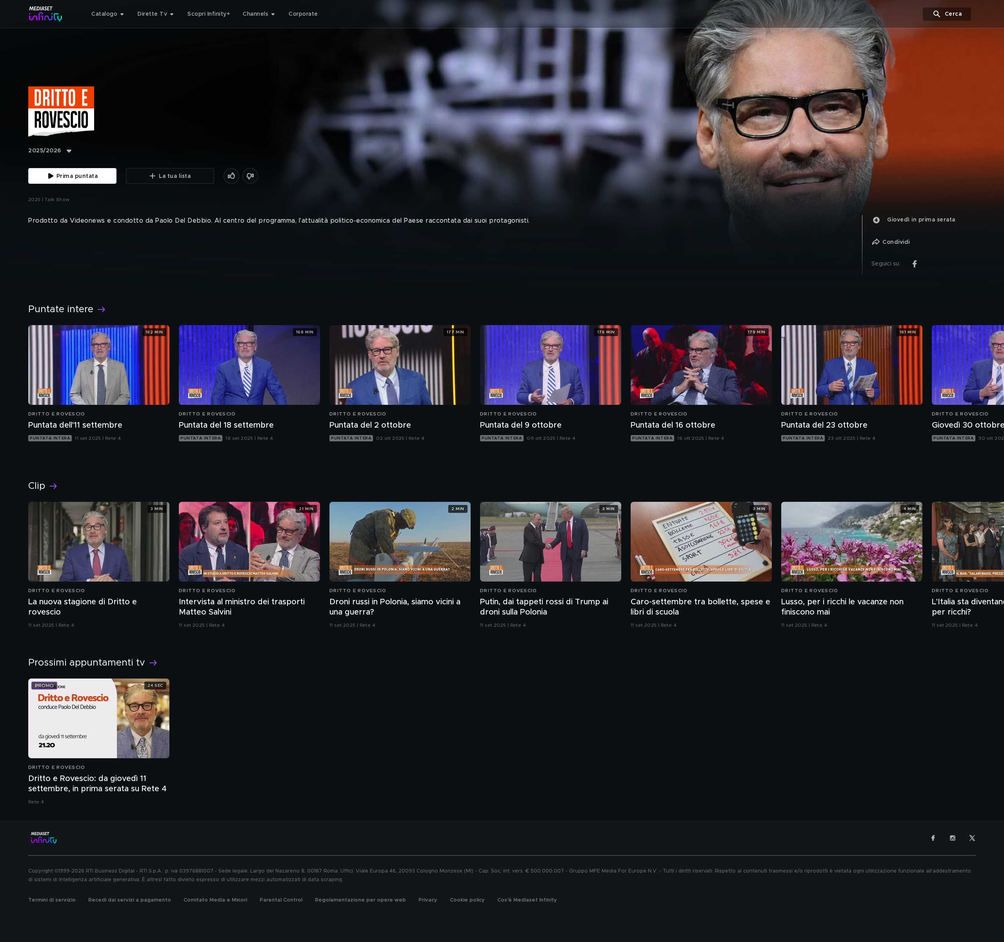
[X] (972, 837)
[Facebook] (933, 837)
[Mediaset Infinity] (45, 14)
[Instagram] (952, 837)
